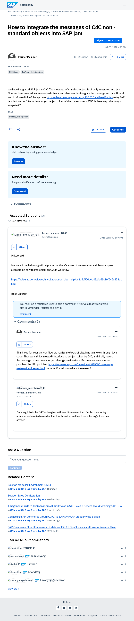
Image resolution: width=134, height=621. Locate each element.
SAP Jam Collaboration (32, 72)
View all (12, 588)
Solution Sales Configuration (24, 495)
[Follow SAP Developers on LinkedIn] (76, 607)
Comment (118, 129)
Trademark (79, 615)
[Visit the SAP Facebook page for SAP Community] (58, 607)
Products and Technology (37, 12)
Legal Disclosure (62, 615)
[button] (112, 57)
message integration (18, 117)
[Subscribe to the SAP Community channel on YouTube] (70, 607)
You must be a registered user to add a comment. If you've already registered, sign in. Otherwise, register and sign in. (64, 306)
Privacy (16, 615)
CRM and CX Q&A (90, 12)
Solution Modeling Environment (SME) (29, 485)
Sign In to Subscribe (108, 40)
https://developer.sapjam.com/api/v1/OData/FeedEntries (80, 97)
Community (26, 4)
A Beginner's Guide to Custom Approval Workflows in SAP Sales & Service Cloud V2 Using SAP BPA (65, 506)
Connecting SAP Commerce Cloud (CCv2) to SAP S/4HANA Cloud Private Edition (54, 516)
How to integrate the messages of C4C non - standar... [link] (35, 16)
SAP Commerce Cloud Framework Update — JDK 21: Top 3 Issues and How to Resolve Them (62, 527)
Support (92, 615)
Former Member (27, 57)
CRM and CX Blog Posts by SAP (28, 489)
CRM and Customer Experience (65, 12)
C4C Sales (13, 72)
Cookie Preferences (110, 615)
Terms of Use (30, 615)
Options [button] (124, 41)
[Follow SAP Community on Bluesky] (64, 607)
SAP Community (15, 12)
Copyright (45, 615)
